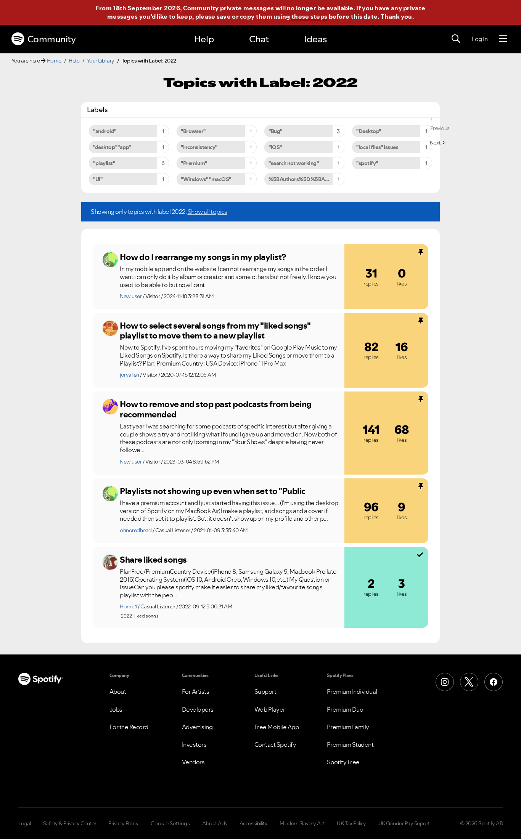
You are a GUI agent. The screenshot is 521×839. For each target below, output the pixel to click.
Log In (479, 39)
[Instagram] (445, 682)
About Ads (214, 823)
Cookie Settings (170, 823)
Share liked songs (153, 560)
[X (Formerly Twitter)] (469, 682)
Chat (259, 39)
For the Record (128, 727)
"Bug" (275, 131)
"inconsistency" (199, 147)
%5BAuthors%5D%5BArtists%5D (306, 179)
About (117, 691)
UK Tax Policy (351, 823)
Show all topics (207, 211)
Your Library (100, 60)
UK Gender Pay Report (404, 823)
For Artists (195, 691)
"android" (104, 131)
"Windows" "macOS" (206, 179)
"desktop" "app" (112, 147)
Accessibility (254, 823)
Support (265, 691)
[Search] (455, 39)
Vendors (193, 762)
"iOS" (275, 147)
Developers (198, 709)
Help (204, 39)
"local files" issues (377, 147)
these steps (309, 16)
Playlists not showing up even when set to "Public (213, 491)
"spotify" (367, 163)
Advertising (197, 727)
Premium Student (350, 744)
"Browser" (193, 131)
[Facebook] (493, 682)
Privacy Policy (123, 823)
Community (51, 39)
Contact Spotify (275, 744)
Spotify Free (343, 762)
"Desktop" (368, 131)
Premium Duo (345, 709)
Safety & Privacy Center (69, 823)
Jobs (115, 709)
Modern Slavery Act (302, 823)
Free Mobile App (276, 727)
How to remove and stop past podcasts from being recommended (216, 409)
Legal (24, 823)
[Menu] (503, 39)
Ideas (315, 39)
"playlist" (104, 163)
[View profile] (110, 259)
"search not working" (293, 163)
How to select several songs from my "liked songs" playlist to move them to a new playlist (215, 331)
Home (54, 60)
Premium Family (348, 727)
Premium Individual (352, 691)
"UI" (97, 179)
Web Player (269, 709)
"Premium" (194, 163)
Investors (194, 744)
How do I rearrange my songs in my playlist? (203, 257)
